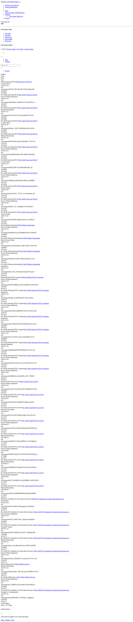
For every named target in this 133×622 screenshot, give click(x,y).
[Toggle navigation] (20, 2)
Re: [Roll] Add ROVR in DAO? (33, 395)
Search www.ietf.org (12, 5)
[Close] (1, 613)
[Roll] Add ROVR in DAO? (29, 381)
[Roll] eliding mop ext (22, 564)
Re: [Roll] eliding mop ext (26, 577)
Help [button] (6, 11)
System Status (28, 49)
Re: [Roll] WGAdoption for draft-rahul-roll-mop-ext (52, 512)
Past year (8, 41)
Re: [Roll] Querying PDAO (28, 95)
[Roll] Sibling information (26, 225)
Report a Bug (11, 49)
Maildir (7, 620)
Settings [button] (7, 14)
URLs (12, 620)
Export (7, 71)
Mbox (3, 620)
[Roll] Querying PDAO (24, 82)
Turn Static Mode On (16, 16)
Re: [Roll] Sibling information (30, 238)
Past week (8, 37)
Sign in (7, 18)
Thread (7, 61)
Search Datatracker (11, 7)
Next (10, 605)
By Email (20, 49)
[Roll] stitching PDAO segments (32, 277)
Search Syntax (9, 13)
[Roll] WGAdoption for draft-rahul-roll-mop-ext (48, 499)
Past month (8, 39)
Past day (7, 35)
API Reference (20, 13)
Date (6, 60)
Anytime (8, 33)
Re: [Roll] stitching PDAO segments (37, 290)
